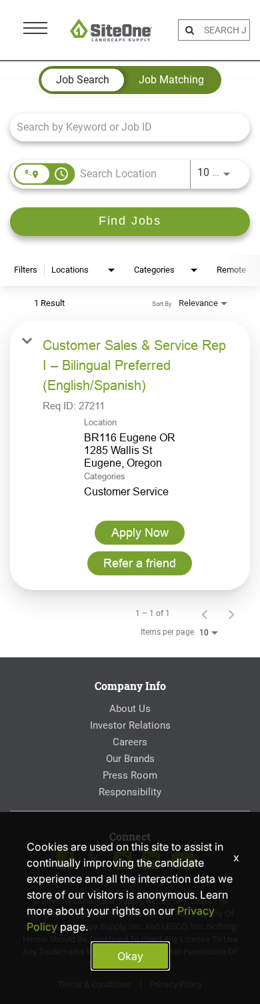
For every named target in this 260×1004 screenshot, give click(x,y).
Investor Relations (130, 725)
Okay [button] (130, 956)
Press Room (130, 775)
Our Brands (130, 759)
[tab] (82, 80)
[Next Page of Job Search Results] (231, 613)
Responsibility (130, 792)
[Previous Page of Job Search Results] (204, 613)
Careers (130, 742)
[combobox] (123, 127)
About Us (130, 709)
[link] (130, 455)
